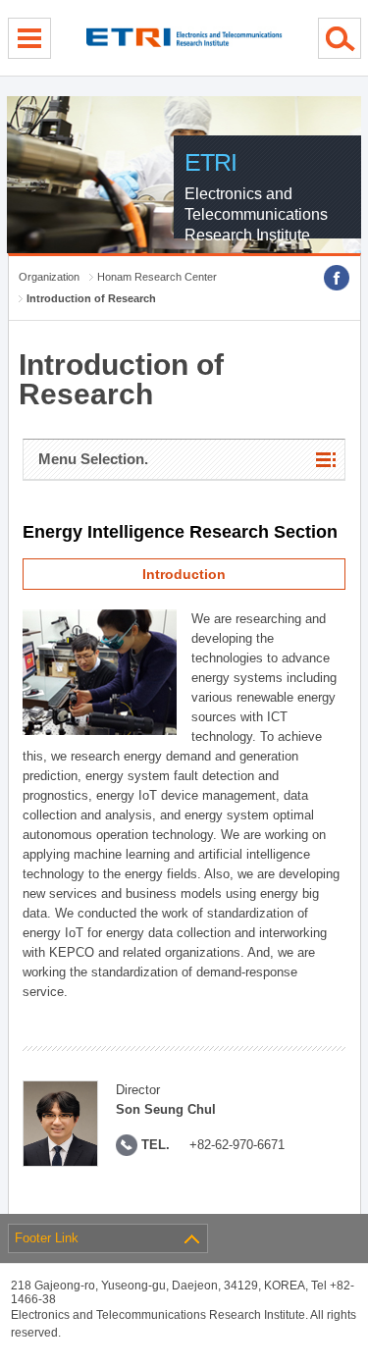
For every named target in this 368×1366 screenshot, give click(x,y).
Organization (49, 277)
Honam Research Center (157, 277)
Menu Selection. (93, 458)
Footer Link (47, 1238)
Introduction (184, 574)
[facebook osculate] (336, 277)
